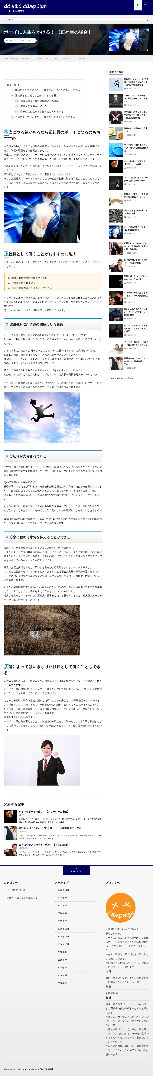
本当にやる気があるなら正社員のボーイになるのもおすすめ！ (47, 90)
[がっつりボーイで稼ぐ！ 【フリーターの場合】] (10, 816)
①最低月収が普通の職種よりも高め (37, 100)
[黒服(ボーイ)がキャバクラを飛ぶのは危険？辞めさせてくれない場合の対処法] (116, 84)
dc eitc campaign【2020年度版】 (38, 1069)
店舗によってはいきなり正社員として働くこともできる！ (44, 116)
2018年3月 (63, 975)
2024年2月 (63, 897)
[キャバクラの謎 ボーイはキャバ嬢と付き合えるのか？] (116, 347)
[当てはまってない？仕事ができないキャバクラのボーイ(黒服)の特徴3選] (116, 117)
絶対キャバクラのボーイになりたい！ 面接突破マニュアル (50, 828)
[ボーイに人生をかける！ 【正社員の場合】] (116, 232)
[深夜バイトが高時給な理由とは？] (116, 133)
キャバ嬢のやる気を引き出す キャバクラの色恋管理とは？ (136, 295)
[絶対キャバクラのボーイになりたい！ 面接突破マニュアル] (10, 833)
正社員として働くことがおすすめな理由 (35, 95)
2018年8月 (63, 952)
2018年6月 (63, 967)
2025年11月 (63, 890)
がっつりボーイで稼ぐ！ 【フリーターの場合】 (44, 811)
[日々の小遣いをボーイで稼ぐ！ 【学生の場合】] (10, 849)
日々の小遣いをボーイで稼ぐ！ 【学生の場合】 (44, 844)
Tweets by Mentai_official (121, 378)
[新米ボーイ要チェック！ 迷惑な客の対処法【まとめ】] (116, 199)
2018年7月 (63, 959)
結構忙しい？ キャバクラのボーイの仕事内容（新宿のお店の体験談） (136, 246)
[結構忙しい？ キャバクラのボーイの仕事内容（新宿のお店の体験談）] (116, 248)
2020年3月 (63, 913)
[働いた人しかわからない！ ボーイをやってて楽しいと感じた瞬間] (116, 314)
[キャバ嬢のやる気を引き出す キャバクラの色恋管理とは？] (116, 298)
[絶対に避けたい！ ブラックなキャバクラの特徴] (116, 281)
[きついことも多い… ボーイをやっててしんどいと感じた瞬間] (116, 331)
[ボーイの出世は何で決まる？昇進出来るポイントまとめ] (116, 101)
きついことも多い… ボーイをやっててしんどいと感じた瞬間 (135, 328)
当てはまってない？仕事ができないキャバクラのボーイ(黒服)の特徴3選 (135, 115)
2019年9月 (63, 921)
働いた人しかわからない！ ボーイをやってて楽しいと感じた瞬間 (135, 312)
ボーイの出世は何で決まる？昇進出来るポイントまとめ (135, 98)
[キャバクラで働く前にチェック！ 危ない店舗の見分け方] (116, 150)
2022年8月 (63, 905)
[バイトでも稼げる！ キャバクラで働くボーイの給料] (116, 183)
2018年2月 (63, 983)
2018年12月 (63, 928)
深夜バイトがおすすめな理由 (20, 897)
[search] (146, 19)
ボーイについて (27, 40)
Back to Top (76, 871)
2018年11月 (63, 936)
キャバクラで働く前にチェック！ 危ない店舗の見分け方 (136, 148)
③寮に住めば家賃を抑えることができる (39, 111)
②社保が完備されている (31, 106)
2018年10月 (63, 944)
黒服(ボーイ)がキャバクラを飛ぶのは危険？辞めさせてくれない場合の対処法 (136, 82)
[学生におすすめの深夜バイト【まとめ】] (116, 216)
